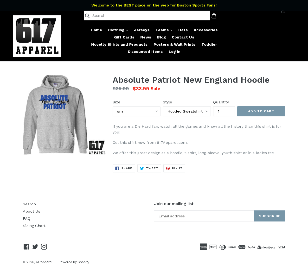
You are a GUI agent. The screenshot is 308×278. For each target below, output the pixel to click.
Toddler (209, 44)
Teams (162, 30)
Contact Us (183, 37)
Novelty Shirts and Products (119, 44)
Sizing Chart (34, 225)
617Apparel (44, 262)
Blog (161, 37)
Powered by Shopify (73, 262)
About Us (31, 211)
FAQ (26, 218)
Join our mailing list (174, 203)
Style (167, 102)
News (145, 37)
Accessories (206, 30)
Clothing (117, 30)
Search (29, 204)
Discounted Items (145, 51)
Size (116, 102)
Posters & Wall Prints (174, 44)
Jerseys (141, 30)
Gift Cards (124, 37)
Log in (174, 51)
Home (96, 30)
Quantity (221, 102)
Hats (183, 30)
